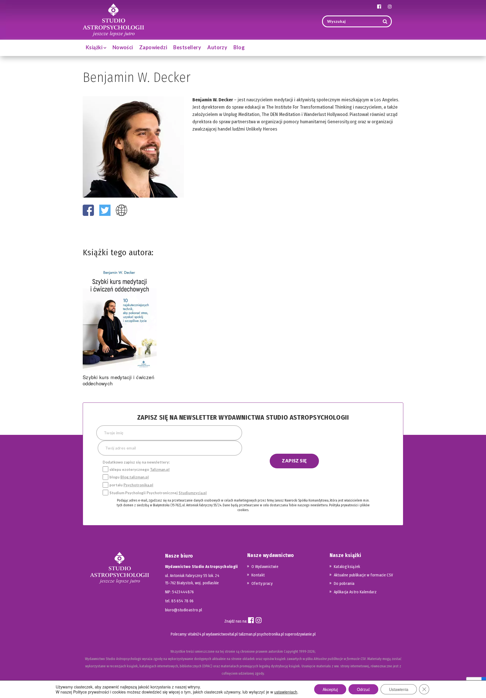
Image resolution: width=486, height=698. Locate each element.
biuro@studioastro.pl (183, 610)
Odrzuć (363, 689)
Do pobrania (344, 583)
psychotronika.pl (270, 634)
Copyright (291, 651)
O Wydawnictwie (264, 566)
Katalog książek (347, 566)
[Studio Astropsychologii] (113, 19)
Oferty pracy (262, 583)
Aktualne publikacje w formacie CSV (363, 575)
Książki (95, 47)
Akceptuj (330, 689)
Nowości (122, 47)
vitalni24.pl (196, 634)
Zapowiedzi (153, 47)
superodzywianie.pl (300, 634)
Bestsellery (187, 47)
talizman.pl (247, 634)
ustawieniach (285, 691)
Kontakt (258, 575)
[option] (119, 327)
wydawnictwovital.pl (222, 634)
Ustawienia (398, 689)
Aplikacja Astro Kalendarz (355, 592)
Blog (239, 47)
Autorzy (217, 47)
